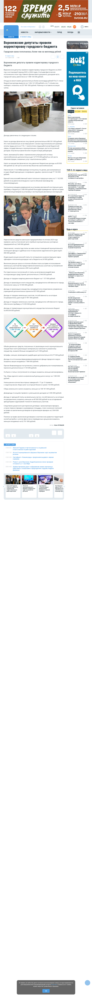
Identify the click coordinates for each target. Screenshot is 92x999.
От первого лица (25, 37)
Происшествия (72, 146)
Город (59, 32)
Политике (54, 984)
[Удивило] (25, 434)
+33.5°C (56, 27)
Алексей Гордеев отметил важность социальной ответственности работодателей (12, 488)
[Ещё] (79, 32)
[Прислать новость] (74, 26)
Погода (70, 32)
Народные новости (42, 32)
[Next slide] (63, 486)
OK (46, 991)
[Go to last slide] (3, 486)
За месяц (84, 111)
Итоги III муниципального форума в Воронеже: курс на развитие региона (29, 488)
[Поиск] (85, 32)
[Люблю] (19, 434)
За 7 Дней (77, 111)
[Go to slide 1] (76, 50)
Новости (24, 32)
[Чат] (87, 982)
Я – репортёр (71, 126)
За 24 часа (71, 111)
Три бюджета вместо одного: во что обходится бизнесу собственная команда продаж (61, 488)
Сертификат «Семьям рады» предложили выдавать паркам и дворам (44, 488)
